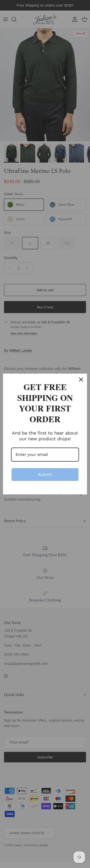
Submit (45, 474)
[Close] (81, 380)
